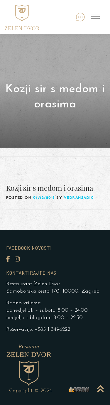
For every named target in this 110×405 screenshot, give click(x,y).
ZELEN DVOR (22, 28)
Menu (96, 16)
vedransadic (79, 198)
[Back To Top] (101, 386)
